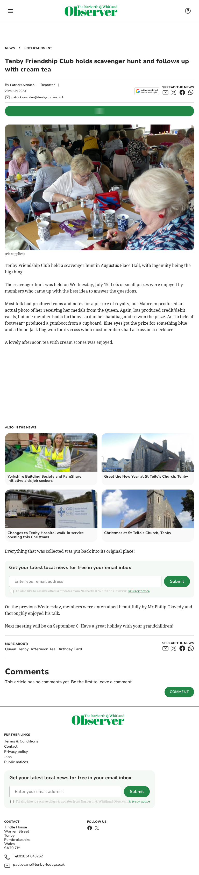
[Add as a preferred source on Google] (146, 91)
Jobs (8, 756)
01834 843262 (31, 856)
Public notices (16, 762)
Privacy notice (139, 591)
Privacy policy (16, 751)
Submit (177, 581)
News (10, 48)
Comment (179, 691)
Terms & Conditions (21, 741)
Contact (10, 746)
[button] (10, 11)
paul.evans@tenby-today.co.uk (39, 865)
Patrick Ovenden (22, 85)
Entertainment (38, 48)
